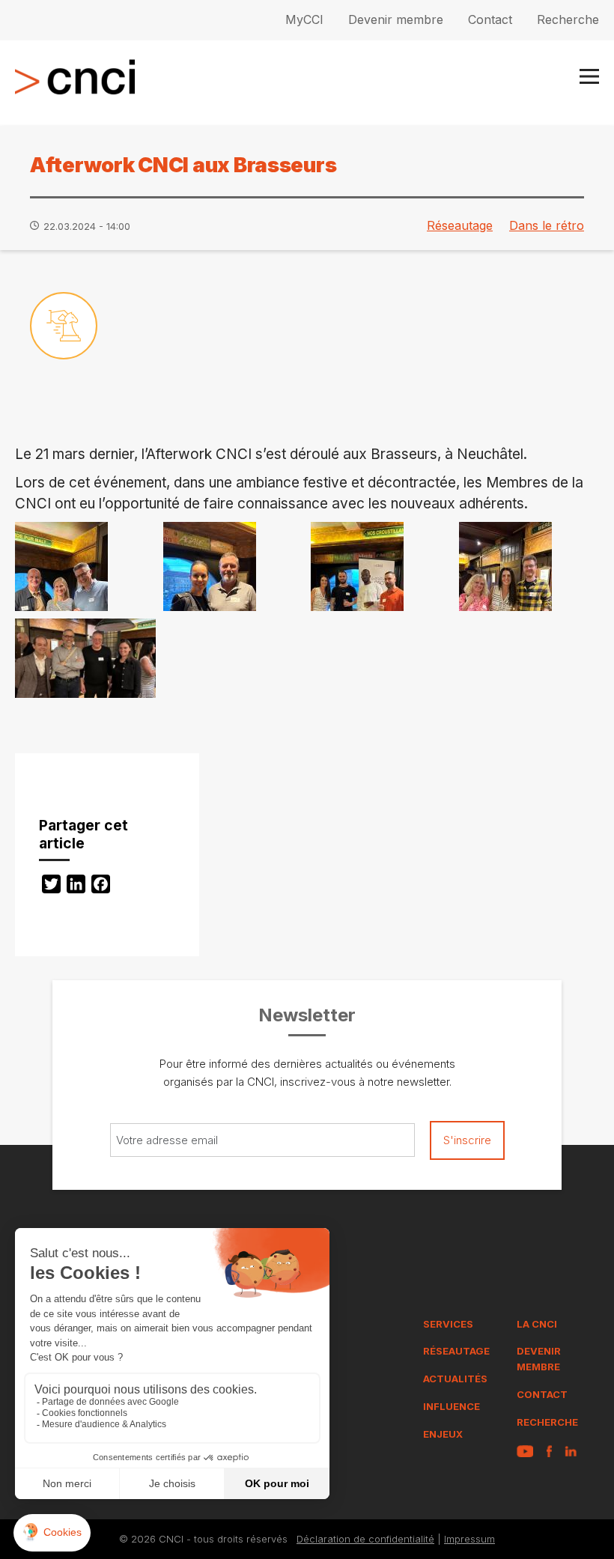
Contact (490, 19)
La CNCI (537, 1324)
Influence (451, 1406)
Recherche (568, 19)
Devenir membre (395, 19)
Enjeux (443, 1434)
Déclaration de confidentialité (365, 1539)
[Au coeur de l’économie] (63, 325)
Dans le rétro (546, 225)
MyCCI (304, 19)
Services (448, 1324)
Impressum (469, 1539)
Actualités (455, 1379)
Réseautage (460, 225)
